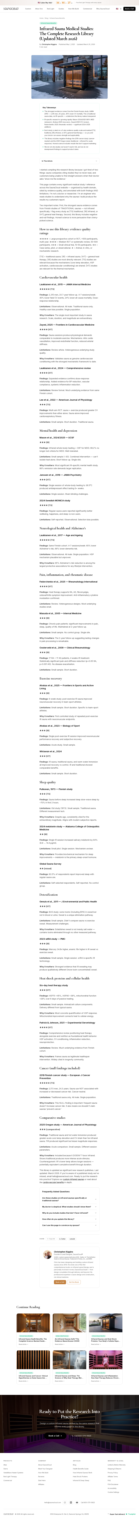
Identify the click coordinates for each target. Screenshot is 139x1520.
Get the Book (74, 1282)
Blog (46, 18)
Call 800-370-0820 (82, 1436)
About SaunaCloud (45, 1465)
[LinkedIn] (71, 1502)
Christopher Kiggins (49, 44)
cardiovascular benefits (53, 1182)
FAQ (109, 1480)
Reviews (41, 1476)
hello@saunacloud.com (52, 1502)
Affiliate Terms (113, 1476)
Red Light (50, 9)
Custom (28, 9)
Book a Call (129, 9)
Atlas (5, 1465)
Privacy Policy (113, 1473)
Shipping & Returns (114, 1469)
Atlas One (39, 9)
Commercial (87, 9)
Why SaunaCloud (102, 9)
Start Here (42, 1480)
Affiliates (41, 1484)
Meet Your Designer (45, 1469)
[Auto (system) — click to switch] (121, 9)
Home (41, 18)
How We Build (73, 9)
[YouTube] (77, 1502)
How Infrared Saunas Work (82, 1473)
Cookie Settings (113, 1492)
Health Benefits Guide (81, 1469)
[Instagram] (65, 1502)
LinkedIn (72, 1239)
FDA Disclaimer (113, 1484)
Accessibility (112, 1488)
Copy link (52, 1239)
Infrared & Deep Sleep (81, 1480)
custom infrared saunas (73, 1179)
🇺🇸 (117, 9)
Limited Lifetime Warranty (117, 1465)
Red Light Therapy (10, 1476)
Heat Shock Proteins (80, 1476)
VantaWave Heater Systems (13, 1473)
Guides (61, 9)
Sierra (5, 1469)
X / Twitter (62, 1239)
